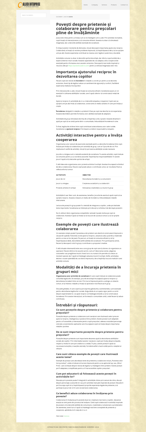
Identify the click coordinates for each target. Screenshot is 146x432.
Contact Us (124, 5)
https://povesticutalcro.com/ (78, 66)
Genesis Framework (80, 427)
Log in (97, 427)
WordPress (90, 427)
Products (114, 5)
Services (104, 5)
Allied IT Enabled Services (29, 5)
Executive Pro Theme (65, 427)
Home (86, 5)
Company (95, 5)
